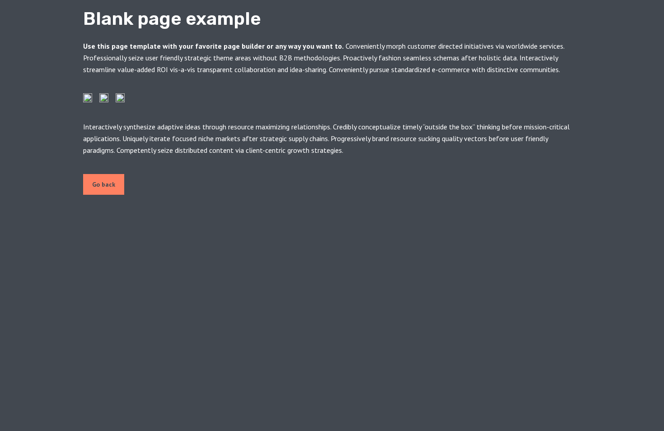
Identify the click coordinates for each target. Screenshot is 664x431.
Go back (103, 184)
